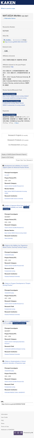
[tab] (18, 135)
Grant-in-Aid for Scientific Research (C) (14, 186)
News (2, 423)
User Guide (4, 417)
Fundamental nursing (9, 103)
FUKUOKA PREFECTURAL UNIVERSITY (15, 392)
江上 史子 (7, 175)
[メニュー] (32, 2)
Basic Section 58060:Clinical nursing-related (15, 96)
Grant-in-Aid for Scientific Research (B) (14, 265)
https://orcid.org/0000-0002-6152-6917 (16, 42)
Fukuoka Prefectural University (12, 276)
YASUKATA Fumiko (9, 255)
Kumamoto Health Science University (14, 198)
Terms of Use (5, 426)
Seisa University (9, 238)
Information (4, 414)
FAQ (2, 420)
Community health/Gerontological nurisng (14, 98)
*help (12, 67)
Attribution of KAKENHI (7, 429)
